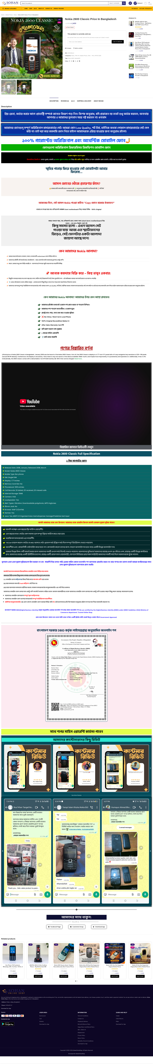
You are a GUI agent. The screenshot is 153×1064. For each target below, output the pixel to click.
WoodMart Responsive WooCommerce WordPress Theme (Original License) (142, 66)
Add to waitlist (117, 41)
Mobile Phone (9, 15)
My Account (42, 1016)
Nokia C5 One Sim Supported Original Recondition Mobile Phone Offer (140, 966)
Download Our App (44, 1024)
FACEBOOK (135, 8)
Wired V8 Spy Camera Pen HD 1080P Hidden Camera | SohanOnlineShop (143, 56)
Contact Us (81, 1018)
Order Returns (119, 1018)
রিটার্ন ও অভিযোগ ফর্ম (82, 1029)
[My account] (130, 3)
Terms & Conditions (83, 1016)
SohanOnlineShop (77, 1050)
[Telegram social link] (79, 61)
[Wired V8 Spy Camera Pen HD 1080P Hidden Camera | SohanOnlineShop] (131, 57)
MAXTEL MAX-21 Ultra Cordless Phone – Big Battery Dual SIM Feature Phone (143, 23)
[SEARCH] (124, 3)
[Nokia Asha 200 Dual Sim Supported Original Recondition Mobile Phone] (89, 953)
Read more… (78, 359)
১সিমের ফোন (77, 55)
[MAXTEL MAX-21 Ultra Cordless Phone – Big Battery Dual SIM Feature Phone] (131, 25)
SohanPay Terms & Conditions (85, 1041)
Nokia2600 (77, 58)
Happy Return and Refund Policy (86, 1027)
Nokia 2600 (71, 58)
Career (118, 1016)
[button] (3, 768)
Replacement (81, 1032)
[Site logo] (10, 3)
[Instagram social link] (71, 61)
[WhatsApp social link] (76, 61)
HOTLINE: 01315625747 (145, 8)
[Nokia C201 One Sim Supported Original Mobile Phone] (114, 953)
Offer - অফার (91, 55)
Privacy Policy (81, 1035)
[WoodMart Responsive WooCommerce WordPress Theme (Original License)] (131, 67)
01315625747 (8, 1005)
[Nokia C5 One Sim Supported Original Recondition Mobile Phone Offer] (140, 953)
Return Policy (81, 1038)
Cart (40, 1018)
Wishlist (41, 1021)
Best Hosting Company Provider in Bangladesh (141, 74)
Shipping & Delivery (83, 1021)
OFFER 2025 (97, 55)
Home (2, 15)
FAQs (117, 1021)
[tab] (54, 100)
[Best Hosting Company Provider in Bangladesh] (131, 76)
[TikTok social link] (77, 61)
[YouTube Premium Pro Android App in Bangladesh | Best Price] (131, 35)
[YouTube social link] (73, 61)
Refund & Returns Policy (84, 1024)
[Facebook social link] (69, 61)
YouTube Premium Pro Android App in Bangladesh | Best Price (143, 34)
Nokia (15, 15)
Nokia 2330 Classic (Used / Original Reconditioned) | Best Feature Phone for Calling (64, 966)
